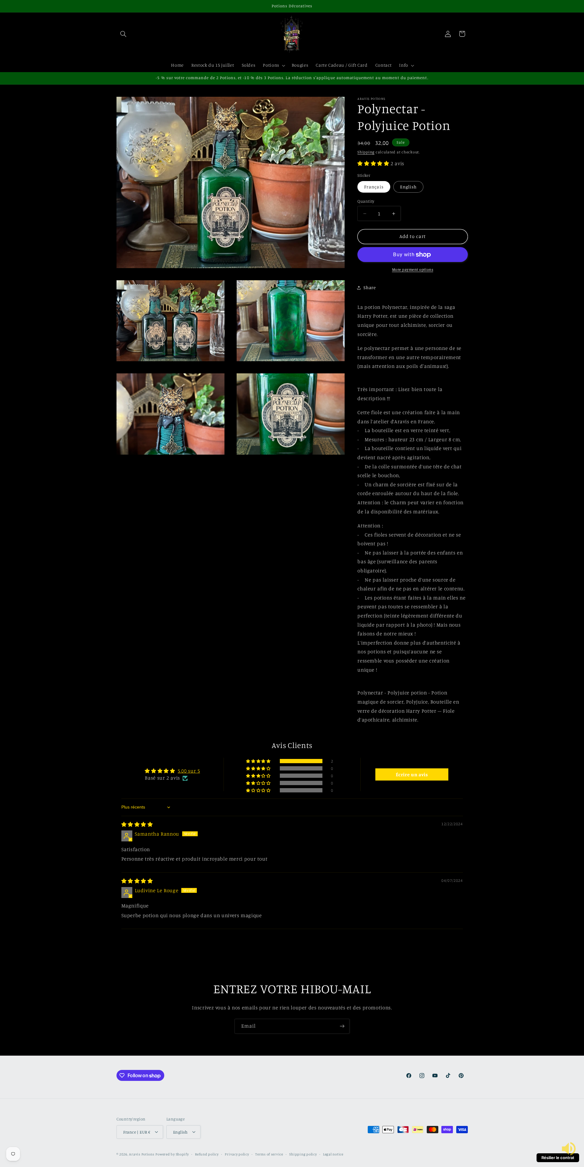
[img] (137, 824)
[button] (123, 34)
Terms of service (269, 1154)
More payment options (412, 269)
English (408, 186)
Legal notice (333, 1154)
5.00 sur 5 (189, 771)
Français (373, 186)
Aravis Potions (141, 1154)
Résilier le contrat (557, 1157)
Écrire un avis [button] (412, 774)
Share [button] (369, 287)
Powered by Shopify (172, 1154)
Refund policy (207, 1154)
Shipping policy (303, 1154)
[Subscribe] (342, 1026)
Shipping (365, 152)
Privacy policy (237, 1154)
